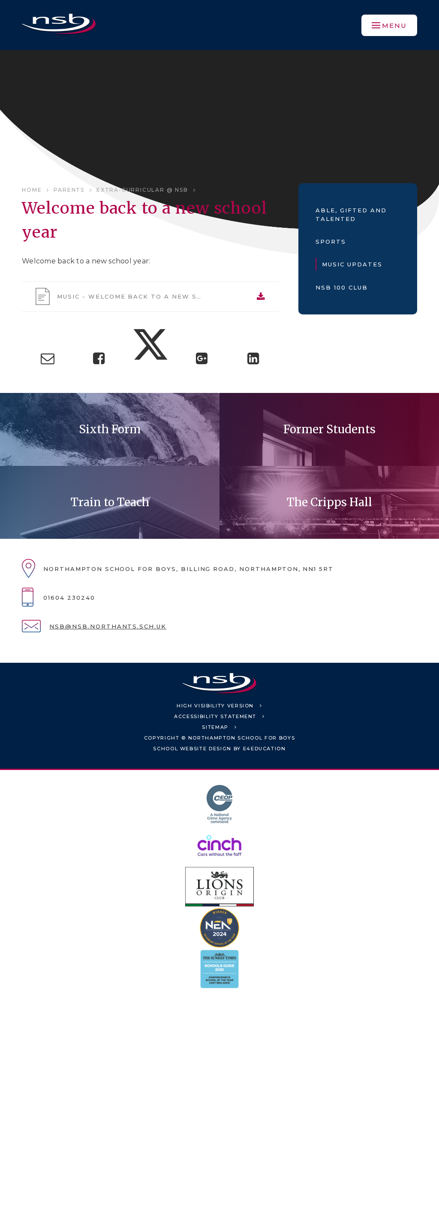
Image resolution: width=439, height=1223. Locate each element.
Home (32, 190)
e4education (264, 749)
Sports (331, 241)
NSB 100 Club (341, 287)
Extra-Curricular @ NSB (142, 190)
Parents (69, 190)
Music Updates (352, 264)
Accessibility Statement (215, 716)
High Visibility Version (215, 706)
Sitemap (215, 727)
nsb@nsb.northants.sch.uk (107, 626)
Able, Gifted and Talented (351, 214)
